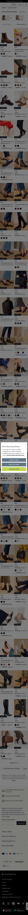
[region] (14, 457)
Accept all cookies (14, 469)
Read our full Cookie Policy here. (15, 455)
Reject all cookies (14, 464)
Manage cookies (14, 460)
